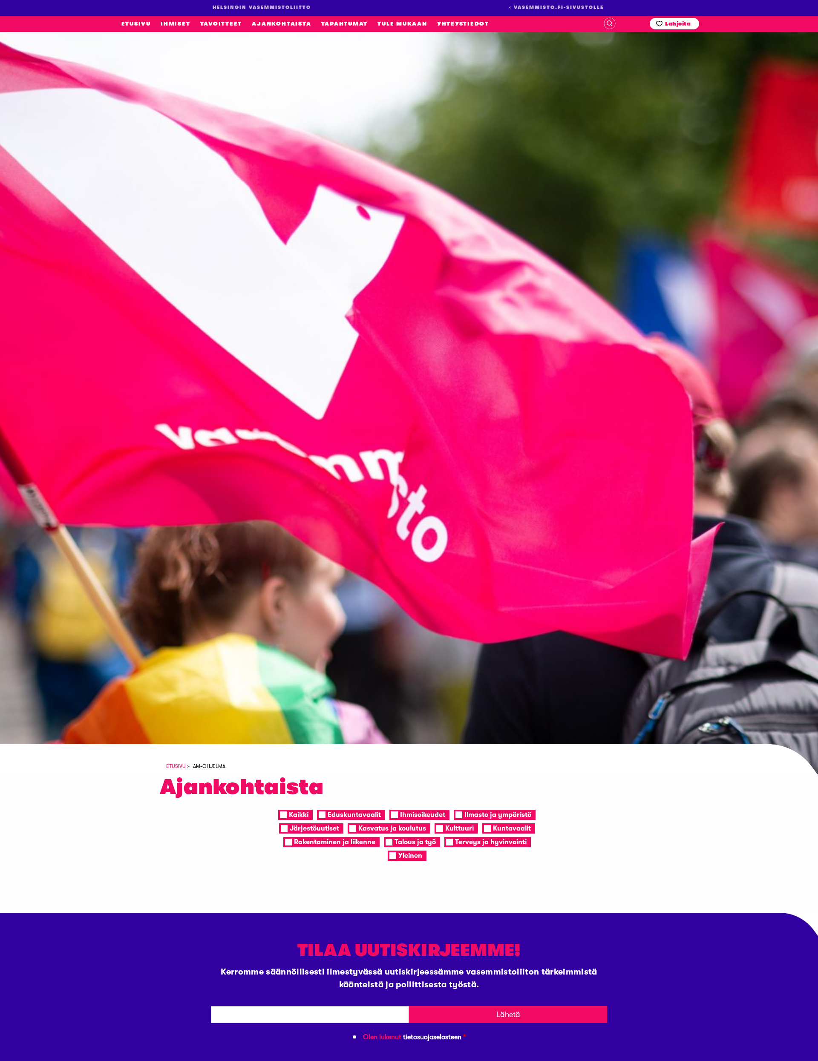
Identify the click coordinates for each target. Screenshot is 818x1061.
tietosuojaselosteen (432, 1037)
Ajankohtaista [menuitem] (281, 23)
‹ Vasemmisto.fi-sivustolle (556, 7)
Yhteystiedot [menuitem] (463, 23)
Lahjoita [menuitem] (678, 23)
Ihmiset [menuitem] (175, 23)
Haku (610, 23)
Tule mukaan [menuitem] (402, 23)
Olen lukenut (414, 1037)
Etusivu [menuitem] (136, 23)
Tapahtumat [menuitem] (344, 23)
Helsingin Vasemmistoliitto (75, 119)
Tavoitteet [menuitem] (221, 23)
